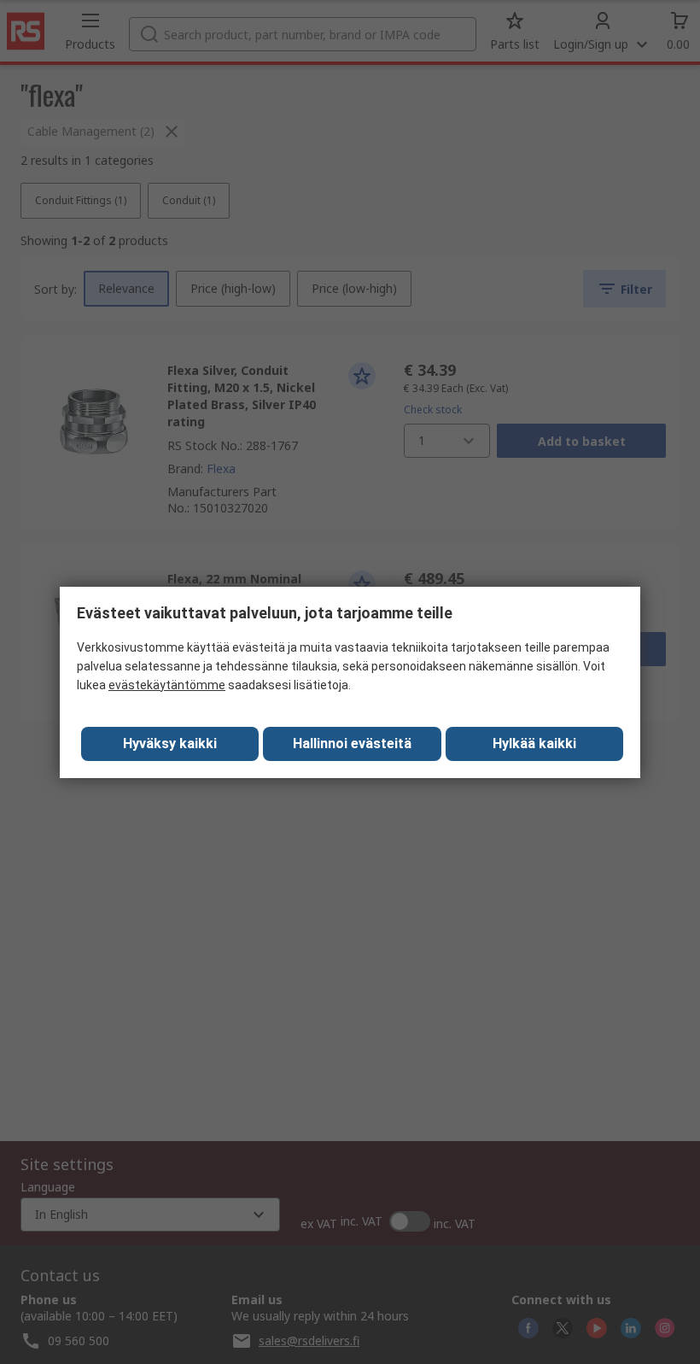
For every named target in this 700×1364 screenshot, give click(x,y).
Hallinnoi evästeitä (352, 743)
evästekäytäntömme (166, 685)
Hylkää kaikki (534, 743)
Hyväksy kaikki (170, 743)
